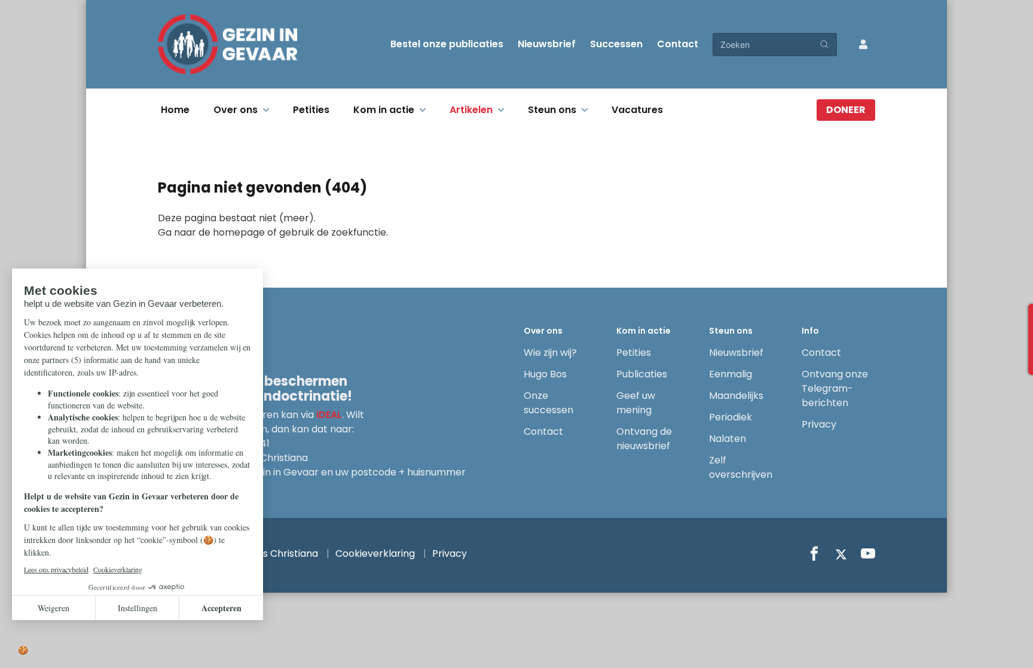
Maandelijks (736, 395)
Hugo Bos (545, 374)
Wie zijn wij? (550, 352)
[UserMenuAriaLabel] (863, 44)
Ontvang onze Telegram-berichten (835, 388)
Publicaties (641, 374)
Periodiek (730, 417)
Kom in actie (383, 110)
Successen (616, 44)
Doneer (846, 110)
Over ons (235, 110)
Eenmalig (730, 374)
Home (175, 110)
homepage (239, 232)
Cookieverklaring (375, 553)
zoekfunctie (358, 232)
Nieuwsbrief (547, 44)
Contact (677, 44)
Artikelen (471, 110)
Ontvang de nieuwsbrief (644, 439)
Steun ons (552, 110)
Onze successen (548, 403)
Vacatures (637, 110)
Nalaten (727, 439)
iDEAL (329, 415)
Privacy (819, 424)
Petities (311, 110)
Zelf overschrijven (740, 467)
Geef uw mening (635, 403)
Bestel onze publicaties (446, 44)
